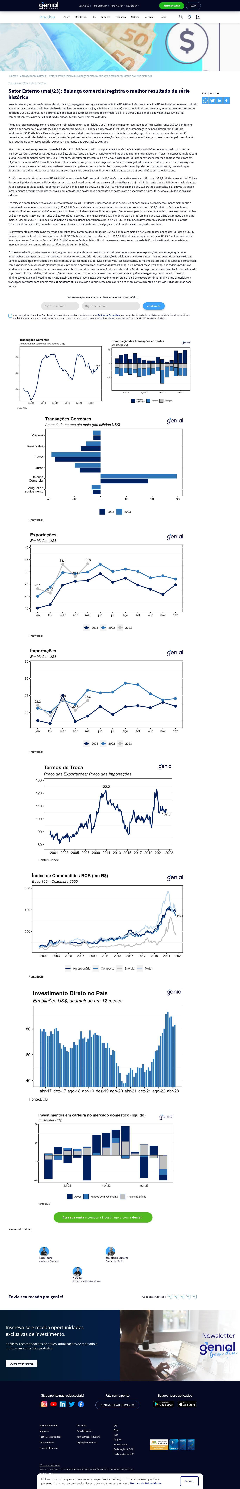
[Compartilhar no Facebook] (226, 100)
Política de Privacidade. (146, 1483)
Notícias (135, 17)
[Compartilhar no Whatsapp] (205, 100)
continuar (154, 306)
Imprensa (44, 1431)
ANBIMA (117, 1439)
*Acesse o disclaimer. (50, 1465)
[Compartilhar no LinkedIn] (219, 100)
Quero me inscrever (21, 1363)
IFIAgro (162, 17)
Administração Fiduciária (88, 1436)
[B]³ (116, 1425)
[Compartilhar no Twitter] (212, 100)
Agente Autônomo (48, 1425)
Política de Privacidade (109, 315)
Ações (67, 17)
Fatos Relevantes (84, 1431)
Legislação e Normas (86, 1442)
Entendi (189, 1481)
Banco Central (120, 1444)
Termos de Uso (47, 1442)
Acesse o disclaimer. (20, 1229)
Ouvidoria (81, 1425)
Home (12, 75)
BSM (116, 1430)
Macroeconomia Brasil (33, 75)
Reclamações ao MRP (124, 1454)
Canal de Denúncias (49, 1448)
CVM (116, 1434)
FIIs (94, 17)
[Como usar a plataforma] (198, 16)
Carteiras (105, 17)
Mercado (149, 17)
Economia (120, 17)
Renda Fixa (81, 17)
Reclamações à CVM (123, 1449)
